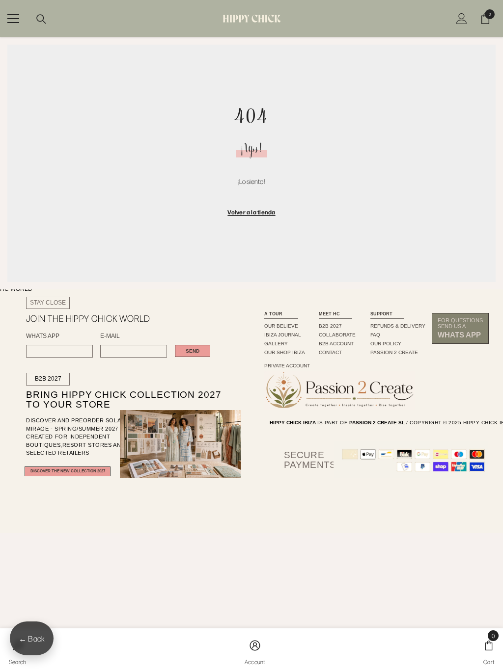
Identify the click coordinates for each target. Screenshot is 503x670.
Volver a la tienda (251, 212)
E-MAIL (110, 336)
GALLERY (276, 343)
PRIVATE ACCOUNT (287, 365)
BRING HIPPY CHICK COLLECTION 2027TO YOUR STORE (109, 400)
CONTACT (330, 352)
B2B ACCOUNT (336, 343)
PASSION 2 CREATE (394, 352)
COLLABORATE (337, 334)
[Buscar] (41, 19)
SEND (192, 351)
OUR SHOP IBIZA (284, 352)
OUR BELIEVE (281, 326)
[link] (255, 649)
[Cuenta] (461, 18)
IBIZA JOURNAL (282, 334)
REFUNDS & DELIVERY (397, 326)
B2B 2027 (48, 378)
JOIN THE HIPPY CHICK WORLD (88, 318)
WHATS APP (42, 336)
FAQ (375, 334)
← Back (32, 638)
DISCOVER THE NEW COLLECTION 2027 (67, 471)
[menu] (13, 19)
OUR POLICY (385, 343)
